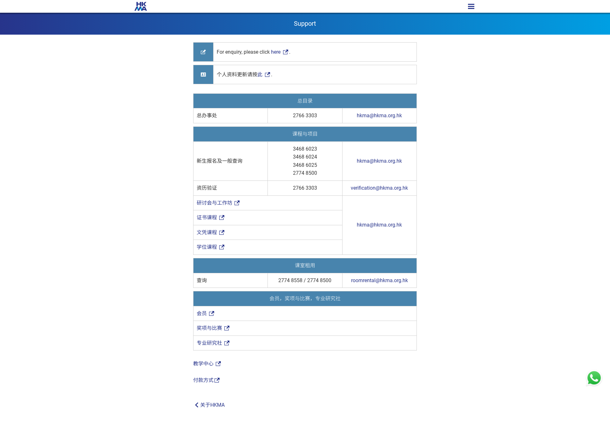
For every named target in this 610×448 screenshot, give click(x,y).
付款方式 (203, 380)
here (276, 52)
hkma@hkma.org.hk (379, 115)
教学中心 (204, 364)
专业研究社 (210, 343)
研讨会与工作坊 (215, 203)
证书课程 (207, 217)
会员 (202, 313)
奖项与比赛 (210, 328)
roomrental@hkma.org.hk (379, 280)
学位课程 (207, 247)
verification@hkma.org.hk (379, 188)
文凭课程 (207, 232)
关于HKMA (212, 405)
